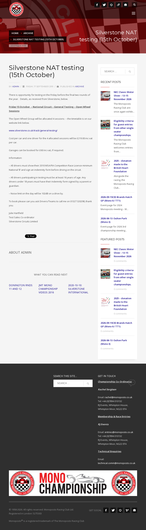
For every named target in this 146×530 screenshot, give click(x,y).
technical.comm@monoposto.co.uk (116, 463)
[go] (129, 71)
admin (16, 86)
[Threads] (118, 4)
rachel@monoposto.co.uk (118, 397)
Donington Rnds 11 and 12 (20, 287)
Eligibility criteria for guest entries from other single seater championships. (124, 128)
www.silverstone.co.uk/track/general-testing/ (33, 130)
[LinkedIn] (125, 4)
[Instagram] (111, 4)
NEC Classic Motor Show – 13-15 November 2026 (124, 95)
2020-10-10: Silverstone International (78, 289)
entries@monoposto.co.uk (119, 432)
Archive (79, 86)
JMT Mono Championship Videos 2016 (48, 289)
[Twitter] (104, 4)
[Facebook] (97, 4)
